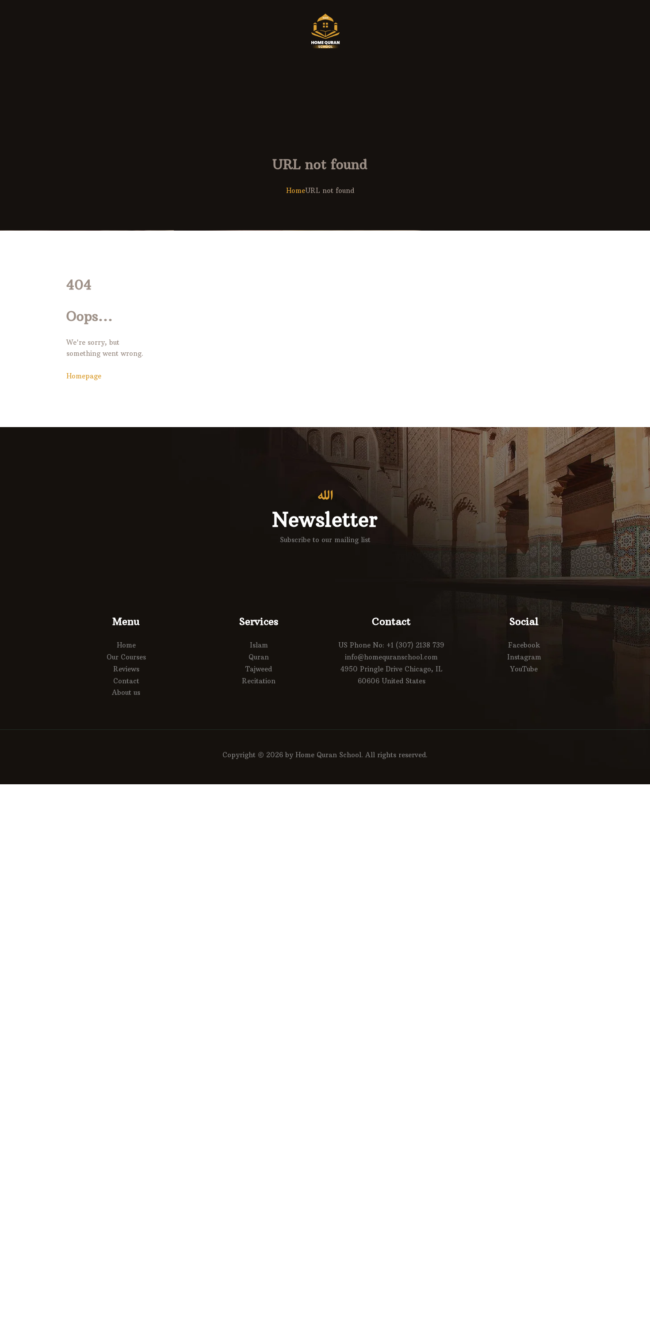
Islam (259, 645)
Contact (126, 681)
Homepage (83, 376)
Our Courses (126, 657)
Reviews (126, 669)
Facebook (524, 645)
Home (295, 190)
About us (126, 692)
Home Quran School (328, 755)
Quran (259, 657)
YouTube (524, 669)
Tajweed (258, 669)
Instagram (524, 657)
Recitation (258, 681)
